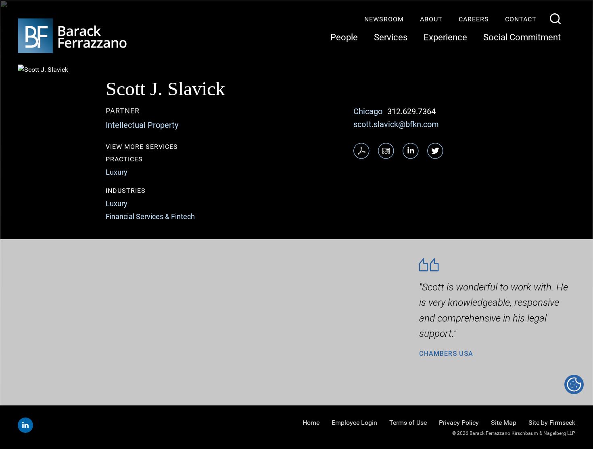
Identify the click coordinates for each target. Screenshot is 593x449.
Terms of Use (408, 422)
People (344, 37)
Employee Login (354, 422)
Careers (474, 19)
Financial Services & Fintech (150, 216)
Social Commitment (522, 37)
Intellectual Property (142, 125)
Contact (521, 19)
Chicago (367, 111)
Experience (445, 37)
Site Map (503, 422)
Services (390, 37)
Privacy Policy (459, 422)
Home (311, 422)
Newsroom (384, 19)
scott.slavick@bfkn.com (396, 124)
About (431, 19)
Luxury (116, 172)
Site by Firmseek (551, 422)
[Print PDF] (361, 151)
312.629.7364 (411, 111)
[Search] (555, 18)
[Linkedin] (25, 425)
